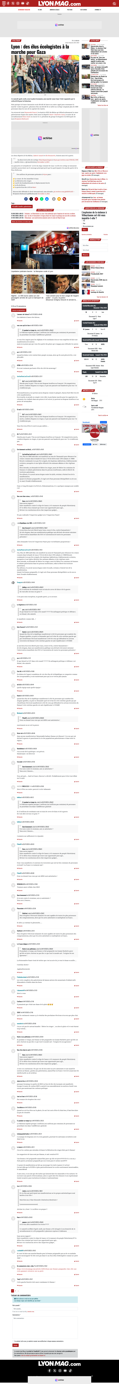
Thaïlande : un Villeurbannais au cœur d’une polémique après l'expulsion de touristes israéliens (49, 214)
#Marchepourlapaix (45, 160)
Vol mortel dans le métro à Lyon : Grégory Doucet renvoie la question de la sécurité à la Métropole (94, 191)
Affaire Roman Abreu (97, 268)
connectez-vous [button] (30, 1311)
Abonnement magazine (24, 10)
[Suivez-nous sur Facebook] (95, 433)
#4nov (34, 187)
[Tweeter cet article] (31, 199)
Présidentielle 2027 (97, 274)
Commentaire (16, 1315)
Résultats (106, 234)
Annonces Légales (54, 10)
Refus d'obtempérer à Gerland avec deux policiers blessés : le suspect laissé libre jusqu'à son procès (99, 89)
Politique (69, 10)
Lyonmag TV (98, 10)
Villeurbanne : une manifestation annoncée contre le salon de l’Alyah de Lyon (45, 218)
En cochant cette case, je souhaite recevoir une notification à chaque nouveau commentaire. (39, 1341)
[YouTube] (22, 3)
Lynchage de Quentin (97, 292)
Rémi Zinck (26, 117)
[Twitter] (12, 3)
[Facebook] (7, 3)
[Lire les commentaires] (64, 199)
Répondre (20, 320)
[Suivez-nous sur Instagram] (59, 1372)
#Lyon (55, 160)
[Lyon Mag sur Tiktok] (70, 1372)
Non (84, 223)
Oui (84, 221)
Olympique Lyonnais (97, 286)
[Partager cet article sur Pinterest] (36, 199)
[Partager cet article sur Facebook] (26, 199)
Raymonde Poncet (31, 112)
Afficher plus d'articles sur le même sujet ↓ (22, 221)
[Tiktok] (27, 3)
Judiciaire (93, 95)
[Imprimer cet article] (54, 199)
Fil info (40, 10)
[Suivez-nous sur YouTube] (64, 1372)
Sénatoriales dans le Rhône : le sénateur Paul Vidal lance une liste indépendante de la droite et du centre (99, 50)
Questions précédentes (87, 234)
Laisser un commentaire (18, 310)
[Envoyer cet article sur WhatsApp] (41, 199)
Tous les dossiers (101, 297)
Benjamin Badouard (21, 119)
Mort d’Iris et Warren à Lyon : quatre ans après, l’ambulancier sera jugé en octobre (99, 100)
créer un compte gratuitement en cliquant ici (33, 1355)
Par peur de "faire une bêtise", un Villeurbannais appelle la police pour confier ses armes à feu (99, 60)
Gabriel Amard (38, 156)
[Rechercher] (114, 4)
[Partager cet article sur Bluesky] (47, 199)
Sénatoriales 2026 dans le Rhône (99, 281)
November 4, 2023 (43, 162)
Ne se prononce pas (88, 226)
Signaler (77, 320)
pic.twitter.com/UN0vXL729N (68, 160)
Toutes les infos (102, 105)
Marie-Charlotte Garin (57, 115)
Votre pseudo (16, 1305)
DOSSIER (93, 266)
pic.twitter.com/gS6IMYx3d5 (63, 192)
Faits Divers (83, 10)
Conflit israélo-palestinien (22, 206)
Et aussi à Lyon (94, 74)
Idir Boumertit (50, 156)
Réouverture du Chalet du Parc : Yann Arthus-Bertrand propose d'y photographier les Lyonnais (99, 79)
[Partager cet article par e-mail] (59, 199)
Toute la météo (102, 415)
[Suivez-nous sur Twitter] (54, 1372)
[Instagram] (17, 3)
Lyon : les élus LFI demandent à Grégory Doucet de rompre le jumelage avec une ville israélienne (50, 216)
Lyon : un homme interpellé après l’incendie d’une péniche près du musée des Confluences (99, 70)
